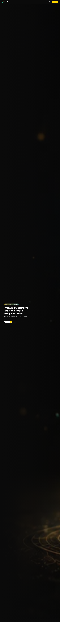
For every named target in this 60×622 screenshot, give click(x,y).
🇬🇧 (50, 2)
